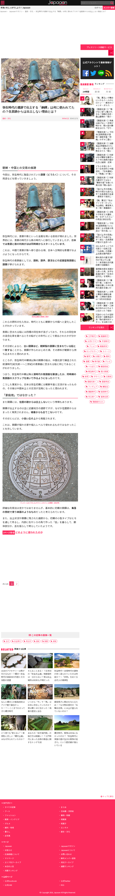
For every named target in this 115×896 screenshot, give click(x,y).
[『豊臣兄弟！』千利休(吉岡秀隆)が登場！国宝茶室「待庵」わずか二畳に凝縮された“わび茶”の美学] (87, 135)
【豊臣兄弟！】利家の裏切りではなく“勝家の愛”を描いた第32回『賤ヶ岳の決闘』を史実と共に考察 (105, 183)
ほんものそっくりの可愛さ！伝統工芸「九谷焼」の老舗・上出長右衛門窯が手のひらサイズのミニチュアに (104, 252)
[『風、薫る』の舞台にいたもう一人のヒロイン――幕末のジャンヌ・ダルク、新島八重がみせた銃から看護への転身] (87, 101)
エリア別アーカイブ (13, 862)
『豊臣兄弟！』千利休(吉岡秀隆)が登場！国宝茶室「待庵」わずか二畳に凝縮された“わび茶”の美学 (104, 138)
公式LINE (101, 73)
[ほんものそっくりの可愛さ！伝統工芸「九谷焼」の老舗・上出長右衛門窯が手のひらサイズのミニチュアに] (87, 249)
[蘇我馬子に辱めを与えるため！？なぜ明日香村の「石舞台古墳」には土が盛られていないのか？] (66, 692)
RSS (108, 73)
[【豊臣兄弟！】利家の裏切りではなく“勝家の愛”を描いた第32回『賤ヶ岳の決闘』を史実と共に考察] (87, 181)
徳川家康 (104, 371)
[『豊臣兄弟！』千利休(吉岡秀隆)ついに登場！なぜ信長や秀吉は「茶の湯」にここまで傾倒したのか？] (87, 226)
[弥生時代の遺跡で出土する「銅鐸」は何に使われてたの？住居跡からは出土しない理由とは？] (40, 80)
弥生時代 (17, 641)
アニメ (92, 346)
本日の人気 (9, 866)
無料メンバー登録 (68, 858)
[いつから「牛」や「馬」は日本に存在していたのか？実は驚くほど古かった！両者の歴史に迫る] (40, 692)
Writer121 (65, 118)
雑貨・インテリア (12, 819)
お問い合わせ (66, 854)
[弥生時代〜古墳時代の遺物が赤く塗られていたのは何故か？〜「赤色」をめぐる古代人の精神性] (66, 661)
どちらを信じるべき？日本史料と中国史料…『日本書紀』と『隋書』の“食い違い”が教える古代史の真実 (104, 172)
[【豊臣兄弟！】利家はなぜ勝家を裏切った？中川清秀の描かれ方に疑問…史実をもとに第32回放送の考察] (87, 158)
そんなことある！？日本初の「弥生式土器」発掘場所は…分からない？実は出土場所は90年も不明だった (39, 675)
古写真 (7, 835)
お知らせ (8, 850)
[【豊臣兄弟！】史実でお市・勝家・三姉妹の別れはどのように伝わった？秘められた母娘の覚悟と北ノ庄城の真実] (87, 306)
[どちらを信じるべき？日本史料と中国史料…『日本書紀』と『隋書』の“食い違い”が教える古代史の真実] (87, 169)
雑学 (88, 356)
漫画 (87, 361)
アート (7, 811)
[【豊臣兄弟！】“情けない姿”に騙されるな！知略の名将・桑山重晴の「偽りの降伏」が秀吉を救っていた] (87, 112)
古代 (7, 641)
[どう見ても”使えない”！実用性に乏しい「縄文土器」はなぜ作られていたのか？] (13, 723)
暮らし (7, 831)
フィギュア (92, 386)
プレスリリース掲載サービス (99, 47)
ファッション (10, 815)
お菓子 (98, 356)
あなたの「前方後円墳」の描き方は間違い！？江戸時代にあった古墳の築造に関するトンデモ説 (39, 737)
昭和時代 (104, 391)
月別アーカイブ (67, 862)
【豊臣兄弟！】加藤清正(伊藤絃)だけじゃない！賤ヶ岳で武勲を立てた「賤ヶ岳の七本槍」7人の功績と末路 (104, 149)
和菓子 (63, 823)
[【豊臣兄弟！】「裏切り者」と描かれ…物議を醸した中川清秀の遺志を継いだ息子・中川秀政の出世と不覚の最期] (87, 283)
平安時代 (105, 341)
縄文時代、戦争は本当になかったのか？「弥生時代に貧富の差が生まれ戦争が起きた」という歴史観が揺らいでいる (66, 739)
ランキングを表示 (96, 327)
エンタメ (64, 827)
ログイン (98, 7)
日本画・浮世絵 (67, 811)
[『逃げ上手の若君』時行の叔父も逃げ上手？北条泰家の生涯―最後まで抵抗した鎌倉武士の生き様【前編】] (87, 192)
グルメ (7, 823)
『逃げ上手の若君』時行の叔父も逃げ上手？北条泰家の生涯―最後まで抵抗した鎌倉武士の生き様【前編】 (104, 195)
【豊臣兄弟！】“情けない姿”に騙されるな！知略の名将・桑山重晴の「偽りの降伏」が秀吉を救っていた (104, 115)
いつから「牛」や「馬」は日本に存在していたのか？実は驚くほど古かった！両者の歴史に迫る (39, 706)
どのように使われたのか (23, 532)
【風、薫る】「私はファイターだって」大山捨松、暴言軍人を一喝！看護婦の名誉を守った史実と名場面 (104, 206)
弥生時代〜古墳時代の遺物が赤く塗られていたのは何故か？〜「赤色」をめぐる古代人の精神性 (66, 675)
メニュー (2, 3)
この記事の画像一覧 (41, 635)
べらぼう (92, 366)
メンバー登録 (108, 7)
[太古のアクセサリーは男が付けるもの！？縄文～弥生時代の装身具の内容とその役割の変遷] (13, 661)
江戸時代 (92, 336)
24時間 (86, 90)
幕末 (108, 356)
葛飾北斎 (104, 396)
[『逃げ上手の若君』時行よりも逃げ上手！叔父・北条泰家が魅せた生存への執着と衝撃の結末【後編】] (87, 238)
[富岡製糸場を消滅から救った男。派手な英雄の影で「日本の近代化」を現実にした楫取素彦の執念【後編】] (87, 272)
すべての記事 (10, 807)
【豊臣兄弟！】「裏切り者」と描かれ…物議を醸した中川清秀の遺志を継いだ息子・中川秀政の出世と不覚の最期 (104, 286)
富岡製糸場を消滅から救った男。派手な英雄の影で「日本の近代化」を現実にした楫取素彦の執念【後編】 (104, 275)
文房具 (108, 376)
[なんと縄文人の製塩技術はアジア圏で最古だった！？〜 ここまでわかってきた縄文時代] (13, 692)
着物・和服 (65, 815)
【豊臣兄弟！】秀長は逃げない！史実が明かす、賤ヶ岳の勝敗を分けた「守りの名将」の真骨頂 (104, 125)
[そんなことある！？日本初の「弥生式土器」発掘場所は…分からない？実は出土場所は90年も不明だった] (40, 661)
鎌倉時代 (92, 391)
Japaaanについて (68, 850)
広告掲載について (12, 854)
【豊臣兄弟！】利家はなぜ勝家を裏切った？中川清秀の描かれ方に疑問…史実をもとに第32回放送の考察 (105, 161)
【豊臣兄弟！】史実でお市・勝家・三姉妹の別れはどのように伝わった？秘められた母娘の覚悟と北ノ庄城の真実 (104, 309)
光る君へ (92, 396)
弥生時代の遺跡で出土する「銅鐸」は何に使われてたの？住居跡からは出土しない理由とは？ (71, 11)
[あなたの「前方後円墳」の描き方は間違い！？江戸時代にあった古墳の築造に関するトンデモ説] (40, 723)
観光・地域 (9, 827)
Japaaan (57, 2)
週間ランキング (67, 866)
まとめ (63, 807)
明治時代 (92, 371)
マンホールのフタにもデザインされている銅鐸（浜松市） (40, 503)
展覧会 (105, 386)
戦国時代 (104, 336)
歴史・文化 (29, 11)
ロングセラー (91, 351)
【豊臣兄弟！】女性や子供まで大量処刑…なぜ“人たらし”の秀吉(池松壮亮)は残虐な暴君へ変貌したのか (104, 218)
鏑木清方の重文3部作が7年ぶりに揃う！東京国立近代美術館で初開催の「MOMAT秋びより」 (105, 262)
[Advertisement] (40, 36)
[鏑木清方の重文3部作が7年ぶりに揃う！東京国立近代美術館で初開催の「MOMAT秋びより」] (87, 260)
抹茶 (86, 376)
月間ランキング (11, 870)
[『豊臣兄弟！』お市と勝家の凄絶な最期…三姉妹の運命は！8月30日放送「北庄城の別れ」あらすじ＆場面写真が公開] (87, 295)
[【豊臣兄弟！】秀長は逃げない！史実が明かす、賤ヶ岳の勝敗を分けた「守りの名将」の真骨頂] (87, 124)
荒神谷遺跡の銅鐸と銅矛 (40, 316)
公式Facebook (86, 73)
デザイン (97, 376)
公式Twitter (93, 73)
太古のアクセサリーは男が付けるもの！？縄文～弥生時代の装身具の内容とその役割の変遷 (13, 675)
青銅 (54, 641)
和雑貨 (63, 819)
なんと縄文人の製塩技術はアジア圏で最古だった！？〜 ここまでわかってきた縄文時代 (13, 706)
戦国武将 (103, 346)
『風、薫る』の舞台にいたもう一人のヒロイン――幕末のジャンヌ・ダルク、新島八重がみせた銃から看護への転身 (104, 104)
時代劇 (97, 361)
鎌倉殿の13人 (98, 401)
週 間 (97, 90)
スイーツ (106, 351)
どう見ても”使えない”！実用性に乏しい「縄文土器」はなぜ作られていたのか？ (13, 736)
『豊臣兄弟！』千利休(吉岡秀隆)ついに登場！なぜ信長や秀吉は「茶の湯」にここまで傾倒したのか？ (104, 229)
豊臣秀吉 (105, 381)
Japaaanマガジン (16, 11)
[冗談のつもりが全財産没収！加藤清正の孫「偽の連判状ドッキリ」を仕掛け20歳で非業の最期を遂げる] (87, 318)
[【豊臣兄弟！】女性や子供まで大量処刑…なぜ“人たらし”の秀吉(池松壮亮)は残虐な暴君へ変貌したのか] (87, 215)
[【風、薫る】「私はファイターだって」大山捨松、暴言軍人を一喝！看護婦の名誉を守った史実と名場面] (87, 203)
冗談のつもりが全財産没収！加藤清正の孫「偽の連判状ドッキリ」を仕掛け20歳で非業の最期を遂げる (105, 320)
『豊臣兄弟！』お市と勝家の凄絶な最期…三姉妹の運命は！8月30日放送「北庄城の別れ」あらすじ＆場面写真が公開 (104, 299)
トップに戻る (108, 796)
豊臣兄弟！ (91, 381)
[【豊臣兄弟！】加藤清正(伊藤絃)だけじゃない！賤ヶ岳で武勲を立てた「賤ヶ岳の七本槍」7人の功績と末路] (87, 146)
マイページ (9, 858)
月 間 (108, 90)
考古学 (28, 641)
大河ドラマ (91, 341)
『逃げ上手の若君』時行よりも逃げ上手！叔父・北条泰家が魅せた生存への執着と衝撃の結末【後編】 (104, 241)
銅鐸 (46, 641)
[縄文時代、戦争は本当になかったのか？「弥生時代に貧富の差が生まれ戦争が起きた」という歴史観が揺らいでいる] (66, 723)
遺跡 (37, 641)
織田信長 (104, 366)
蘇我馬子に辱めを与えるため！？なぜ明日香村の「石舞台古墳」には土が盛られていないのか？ (66, 706)
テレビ (108, 361)
